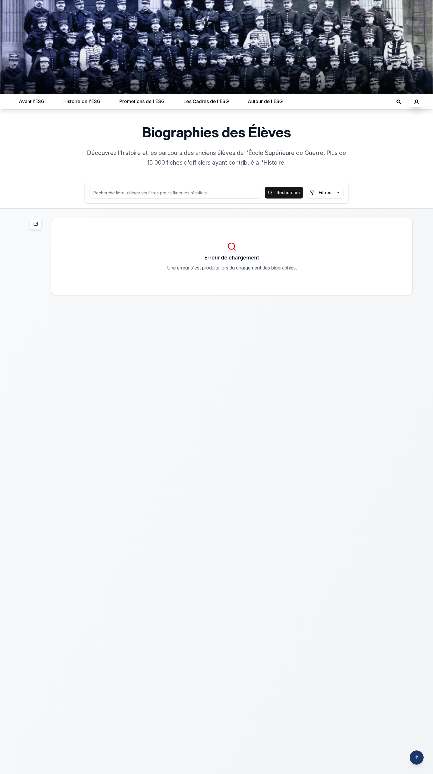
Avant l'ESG (31, 101)
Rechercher (288, 192)
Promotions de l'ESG (142, 101)
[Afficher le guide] (36, 224)
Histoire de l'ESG (81, 101)
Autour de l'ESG (265, 101)
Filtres (325, 192)
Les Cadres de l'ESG (206, 101)
